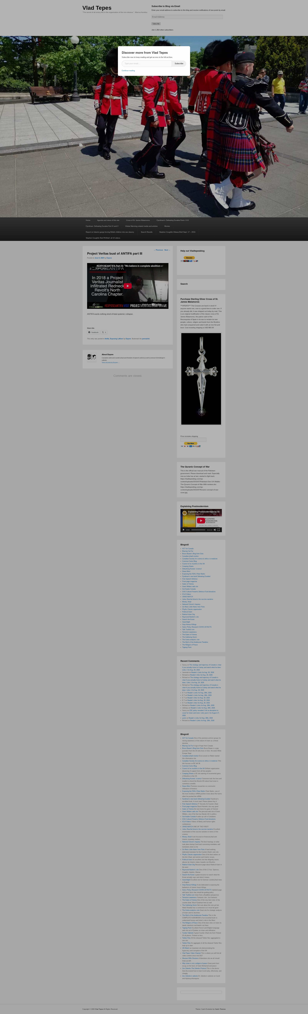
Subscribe (179, 64)
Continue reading (128, 71)
